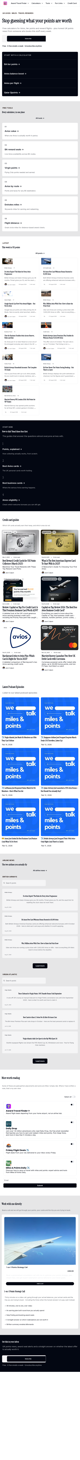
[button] (40, 1283)
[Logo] (5, 3)
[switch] (74, 1097)
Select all (67, 1097)
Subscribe (28, 38)
